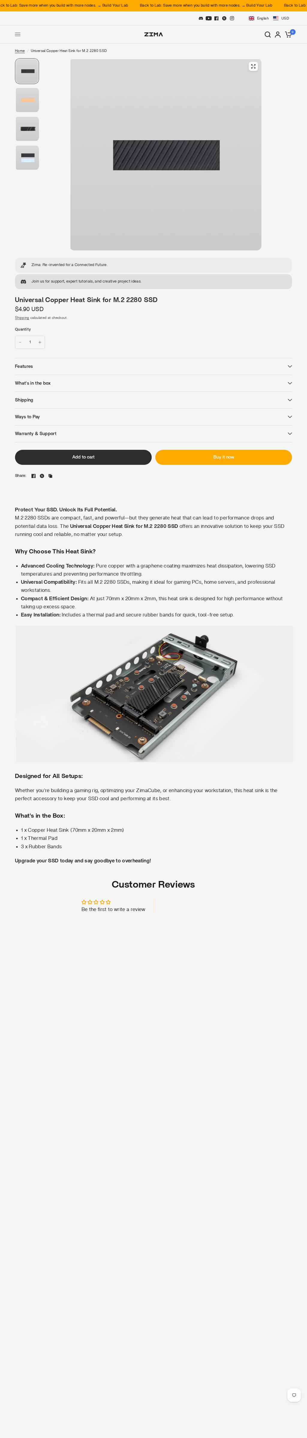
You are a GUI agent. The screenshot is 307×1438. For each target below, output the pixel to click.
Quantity (23, 329)
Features (24, 366)
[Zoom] (253, 66)
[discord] (201, 18)
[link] (153, 265)
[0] (287, 35)
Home (20, 51)
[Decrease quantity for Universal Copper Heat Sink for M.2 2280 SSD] (20, 342)
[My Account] (278, 35)
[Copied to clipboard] (50, 476)
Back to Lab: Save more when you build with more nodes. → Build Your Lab (191, 6)
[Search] (268, 35)
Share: (20, 476)
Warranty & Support (35, 433)
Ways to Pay (27, 417)
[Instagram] (232, 18)
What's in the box (33, 383)
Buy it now (223, 457)
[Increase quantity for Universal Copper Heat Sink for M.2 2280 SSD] (40, 342)
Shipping (22, 317)
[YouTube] (209, 18)
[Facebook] (216, 18)
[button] (268, 18)
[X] (224, 18)
